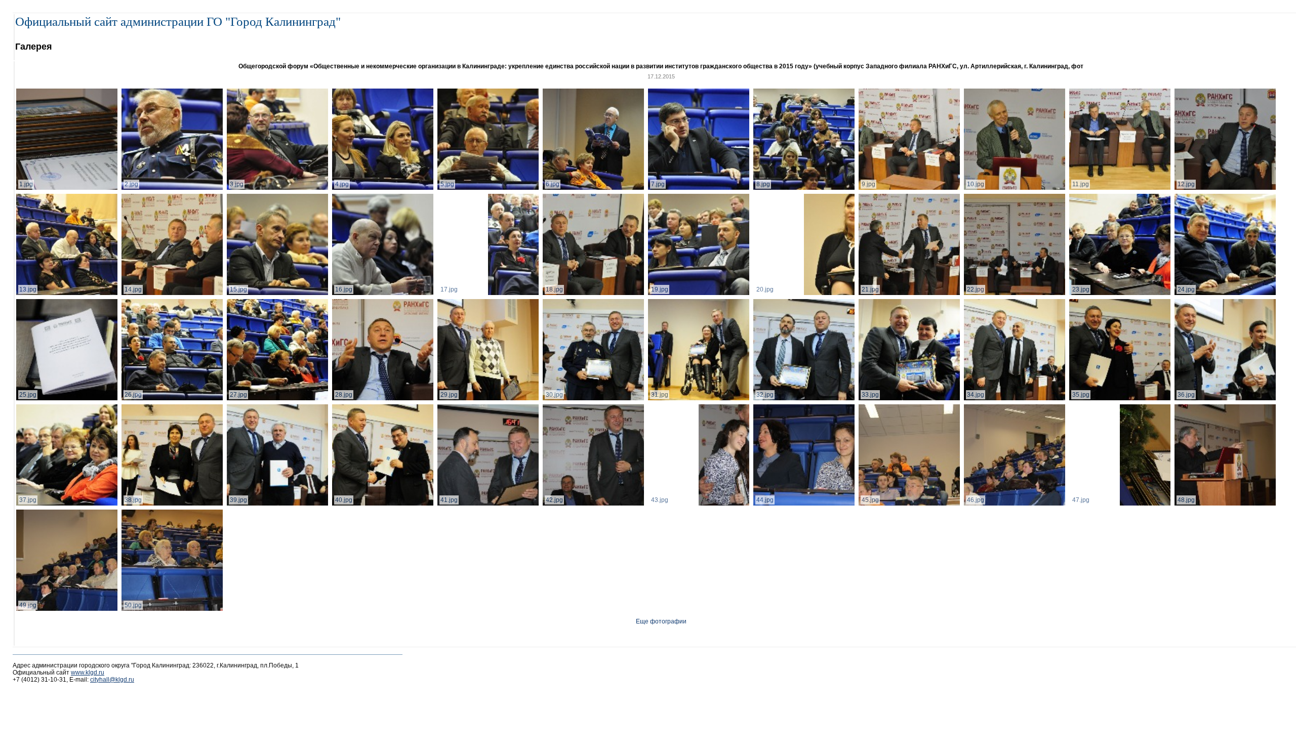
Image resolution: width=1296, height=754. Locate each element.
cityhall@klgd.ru (112, 679)
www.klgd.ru (87, 672)
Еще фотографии (661, 621)
